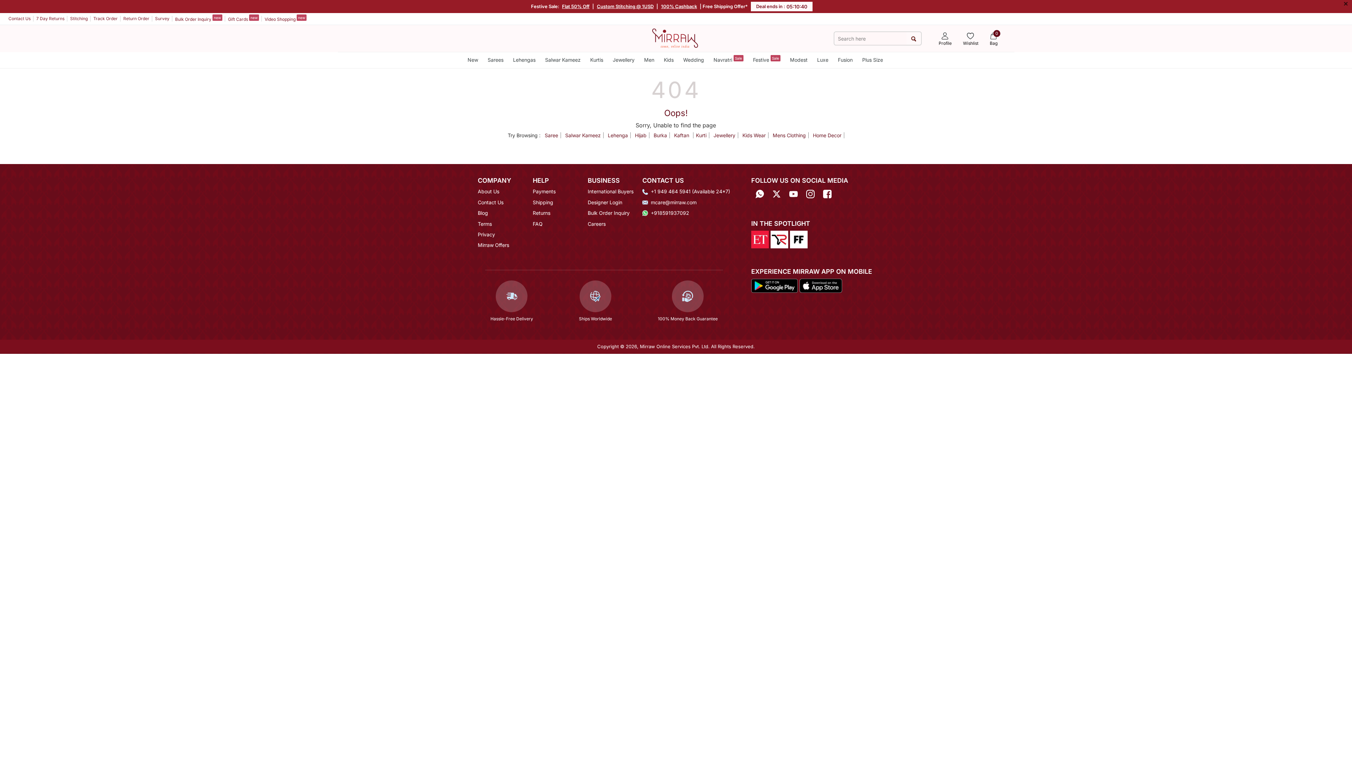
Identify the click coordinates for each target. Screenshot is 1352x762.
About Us (488, 191)
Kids (669, 60)
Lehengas (524, 60)
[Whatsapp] (759, 194)
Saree (551, 135)
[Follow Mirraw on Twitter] (776, 194)
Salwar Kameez (563, 60)
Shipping (543, 202)
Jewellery (624, 60)
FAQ (538, 224)
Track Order (105, 18)
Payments (544, 191)
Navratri (728, 59)
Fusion (845, 60)
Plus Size (872, 60)
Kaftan (682, 135)
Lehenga (618, 135)
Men (649, 60)
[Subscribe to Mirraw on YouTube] (793, 194)
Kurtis (596, 60)
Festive (766, 59)
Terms (485, 224)
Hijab (641, 135)
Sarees (496, 60)
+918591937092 (670, 213)
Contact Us (19, 18)
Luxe (822, 60)
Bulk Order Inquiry (198, 19)
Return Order (136, 18)
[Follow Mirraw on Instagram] (810, 194)
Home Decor (827, 135)
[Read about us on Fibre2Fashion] (799, 238)
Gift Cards (243, 19)
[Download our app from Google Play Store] (774, 285)
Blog (483, 213)
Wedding (693, 60)
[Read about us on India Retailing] (779, 238)
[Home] (675, 37)
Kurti (701, 135)
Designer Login (605, 202)
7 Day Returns (50, 18)
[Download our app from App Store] (821, 285)
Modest (799, 60)
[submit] (913, 38)
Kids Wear (754, 135)
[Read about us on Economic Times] (760, 238)
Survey (162, 18)
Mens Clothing (789, 135)
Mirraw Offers (493, 245)
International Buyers (611, 191)
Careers (597, 224)
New (473, 60)
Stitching (79, 18)
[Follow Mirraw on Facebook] (827, 194)
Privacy (486, 234)
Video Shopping (285, 19)
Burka (660, 135)
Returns (541, 213)
